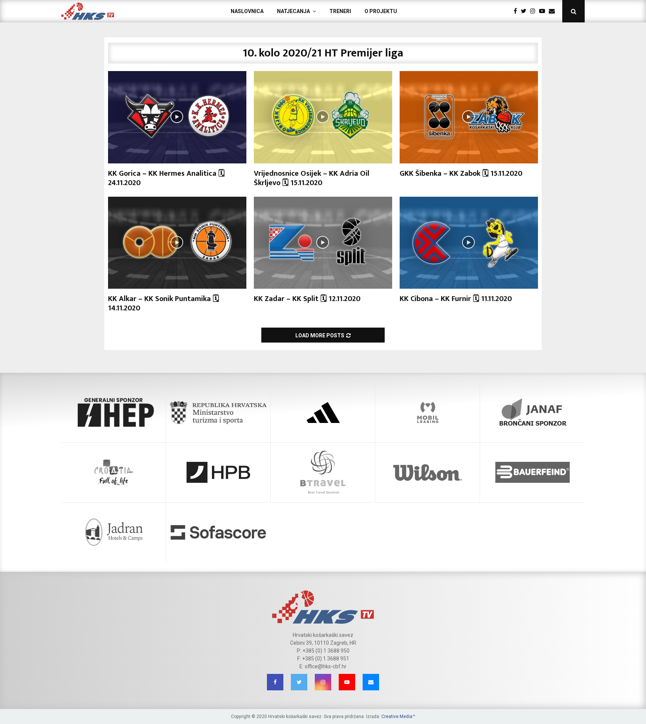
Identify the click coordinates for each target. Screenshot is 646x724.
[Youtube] (544, 11)
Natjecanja (293, 11)
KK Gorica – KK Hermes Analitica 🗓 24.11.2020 (166, 178)
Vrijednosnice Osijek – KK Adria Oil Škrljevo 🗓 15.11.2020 (311, 178)
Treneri (340, 11)
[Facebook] (517, 11)
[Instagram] (534, 11)
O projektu (380, 11)
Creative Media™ (398, 716)
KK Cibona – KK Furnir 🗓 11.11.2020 (456, 298)
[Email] (554, 11)
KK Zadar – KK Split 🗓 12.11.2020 (307, 298)
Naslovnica (247, 11)
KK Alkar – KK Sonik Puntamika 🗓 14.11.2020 (163, 303)
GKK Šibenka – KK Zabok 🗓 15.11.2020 (461, 173)
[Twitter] (525, 11)
